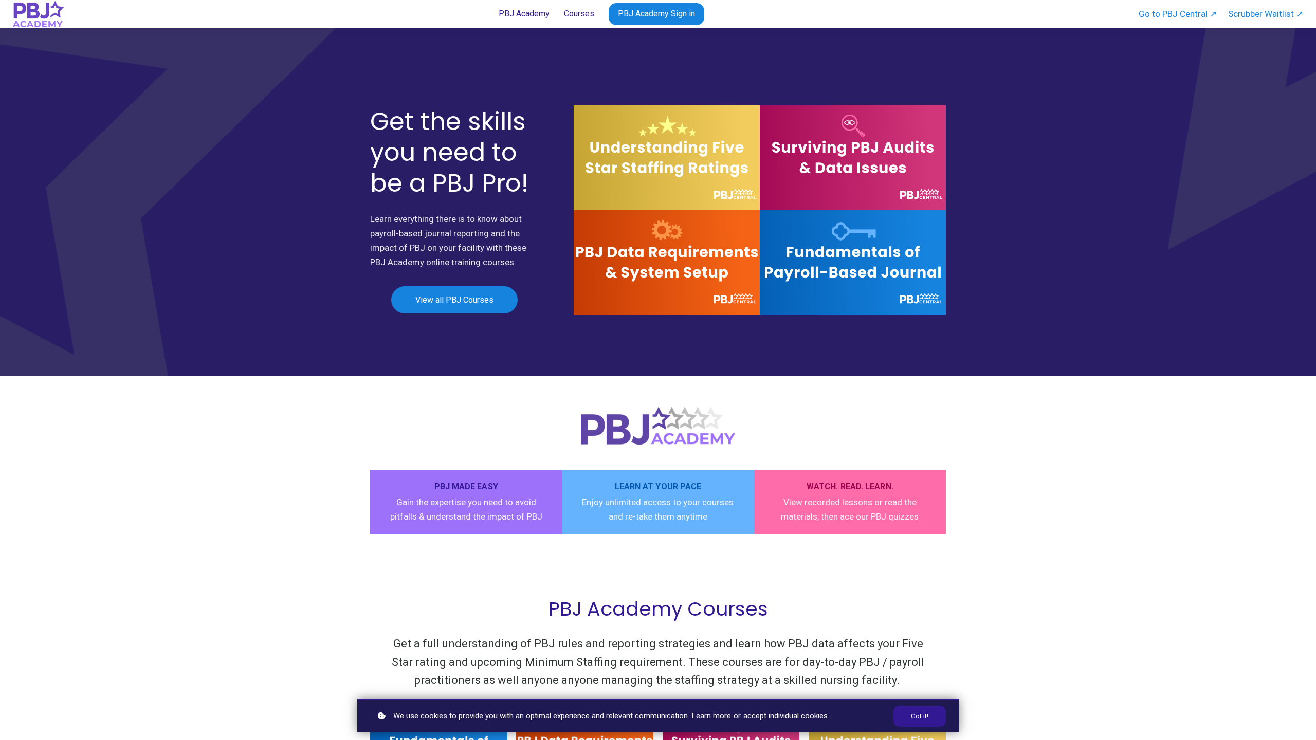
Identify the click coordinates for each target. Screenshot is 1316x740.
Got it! (919, 716)
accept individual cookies (785, 715)
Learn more (711, 715)
